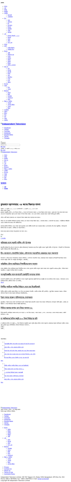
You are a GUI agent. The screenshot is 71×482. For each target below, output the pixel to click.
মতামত (5, 44)
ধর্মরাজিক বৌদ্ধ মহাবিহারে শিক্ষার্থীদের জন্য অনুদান (19, 263)
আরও (2, 326)
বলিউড (9, 60)
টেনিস (9, 41)
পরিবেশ (5, 111)
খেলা (5, 34)
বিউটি (9, 94)
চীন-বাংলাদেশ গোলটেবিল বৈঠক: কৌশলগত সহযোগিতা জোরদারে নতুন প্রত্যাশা (29, 253)
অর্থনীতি (6, 13)
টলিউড (9, 63)
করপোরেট (10, 15)
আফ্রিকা (9, 32)
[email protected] (43, 479)
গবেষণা (9, 89)
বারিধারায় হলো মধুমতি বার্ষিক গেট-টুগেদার (16, 242)
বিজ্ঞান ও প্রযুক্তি (8, 101)
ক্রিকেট (9, 37)
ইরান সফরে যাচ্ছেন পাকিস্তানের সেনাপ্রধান (16, 297)
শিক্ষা (5, 115)
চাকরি (5, 46)
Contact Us (8, 469)
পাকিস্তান (10, 22)
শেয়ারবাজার (10, 17)
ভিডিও (5, 113)
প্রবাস (5, 118)
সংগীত (9, 56)
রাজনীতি (6, 11)
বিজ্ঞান (9, 108)
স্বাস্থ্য (5, 85)
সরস (5, 117)
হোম (5, 8)
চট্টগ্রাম (9, 70)
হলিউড (9, 61)
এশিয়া (9, 30)
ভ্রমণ (9, 99)
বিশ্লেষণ (6, 84)
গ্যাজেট (9, 103)
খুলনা (9, 75)
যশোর (9, 79)
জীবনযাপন (6, 91)
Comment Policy (9, 474)
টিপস (9, 87)
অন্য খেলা (10, 42)
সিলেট (9, 73)
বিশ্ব (5, 18)
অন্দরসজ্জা (10, 96)
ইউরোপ (9, 27)
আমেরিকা (10, 29)
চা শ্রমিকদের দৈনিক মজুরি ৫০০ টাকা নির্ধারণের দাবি (19, 318)
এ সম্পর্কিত (3, 238)
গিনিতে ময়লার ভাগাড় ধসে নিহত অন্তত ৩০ (17, 307)
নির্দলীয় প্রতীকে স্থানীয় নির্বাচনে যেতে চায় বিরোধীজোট (21, 286)
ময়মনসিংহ (10, 77)
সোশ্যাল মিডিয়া (11, 104)
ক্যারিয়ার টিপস (11, 49)
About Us (7, 470)
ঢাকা (9, 68)
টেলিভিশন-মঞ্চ (11, 54)
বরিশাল (9, 82)
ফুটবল (9, 39)
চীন (8, 23)
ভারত (9, 20)
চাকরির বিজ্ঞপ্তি (11, 48)
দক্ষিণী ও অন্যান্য (12, 65)
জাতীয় (5, 10)
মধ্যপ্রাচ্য (10, 25)
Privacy (6, 467)
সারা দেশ (6, 67)
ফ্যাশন (9, 92)
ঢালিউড (9, 58)
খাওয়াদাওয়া (10, 98)
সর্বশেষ (5, 6)
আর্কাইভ (6, 120)
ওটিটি (9, 53)
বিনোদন (5, 51)
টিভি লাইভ (3, 147)
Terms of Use (8, 472)
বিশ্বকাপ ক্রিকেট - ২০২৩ (13, 35)
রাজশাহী (9, 72)
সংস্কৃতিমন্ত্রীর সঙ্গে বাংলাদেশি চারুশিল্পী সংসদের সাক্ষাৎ (20, 274)
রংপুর (9, 80)
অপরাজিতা (6, 110)
